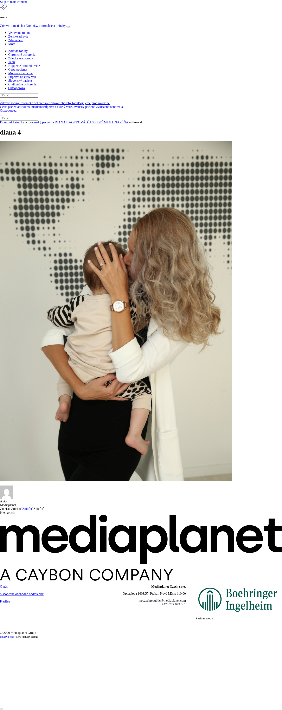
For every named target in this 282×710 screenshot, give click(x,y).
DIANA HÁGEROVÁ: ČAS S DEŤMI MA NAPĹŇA (91, 122)
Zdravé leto (15, 40)
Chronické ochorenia (22, 54)
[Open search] (1, 100)
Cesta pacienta (17, 69)
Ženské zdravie (18, 36)
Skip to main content (13, 2)
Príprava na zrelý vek (22, 77)
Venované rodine (19, 32)
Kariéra (5, 601)
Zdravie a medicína (33, 25)
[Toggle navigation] (68, 26)
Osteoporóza (16, 88)
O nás (4, 586)
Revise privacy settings (27, 636)
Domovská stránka (12, 122)
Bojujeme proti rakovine (24, 65)
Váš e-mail (13, 685)
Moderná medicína (20, 73)
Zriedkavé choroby (20, 58)
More (11, 44)
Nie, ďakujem (85, 699)
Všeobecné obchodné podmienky (22, 594)
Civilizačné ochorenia (22, 84)
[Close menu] (1, 115)
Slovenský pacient (20, 80)
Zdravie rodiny (18, 51)
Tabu (11, 62)
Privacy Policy (7, 636)
